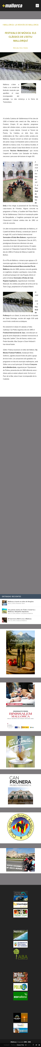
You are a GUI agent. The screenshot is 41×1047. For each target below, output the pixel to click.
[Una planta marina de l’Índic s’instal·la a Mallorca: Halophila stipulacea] (4, 611)
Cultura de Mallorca (21, 620)
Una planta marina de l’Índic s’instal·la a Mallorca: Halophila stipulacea (21, 610)
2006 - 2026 (27, 1042)
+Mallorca (13, 1042)
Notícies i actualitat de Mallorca (24, 613)
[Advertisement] (20, 495)
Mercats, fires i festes (20, 48)
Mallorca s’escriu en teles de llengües (21, 601)
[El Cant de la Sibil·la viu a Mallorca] (4, 620)
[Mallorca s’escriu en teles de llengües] (4, 602)
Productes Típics (20, 603)
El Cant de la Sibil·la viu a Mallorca (19, 619)
